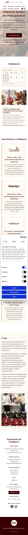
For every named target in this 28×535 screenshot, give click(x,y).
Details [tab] (14, 241)
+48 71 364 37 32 (14, 472)
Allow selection (14, 292)
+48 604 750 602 (14, 450)
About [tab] (23, 241)
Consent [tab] (5, 241)
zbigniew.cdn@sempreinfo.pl (14, 463)
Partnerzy (18, 6)
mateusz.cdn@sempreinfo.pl (14, 452)
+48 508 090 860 (14, 474)
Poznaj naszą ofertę (14, 35)
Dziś (12, 72)
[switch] (24, 272)
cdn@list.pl (14, 480)
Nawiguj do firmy (14, 492)
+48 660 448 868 (14, 461)
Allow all (14, 287)
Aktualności (11, 6)
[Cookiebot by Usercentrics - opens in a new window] (20, 237)
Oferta (5, 6)
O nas (23, 6)
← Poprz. (6, 72)
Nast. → (17, 72)
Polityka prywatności (13, 9)
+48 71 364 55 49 (14, 470)
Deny (14, 296)
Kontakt (4, 9)
